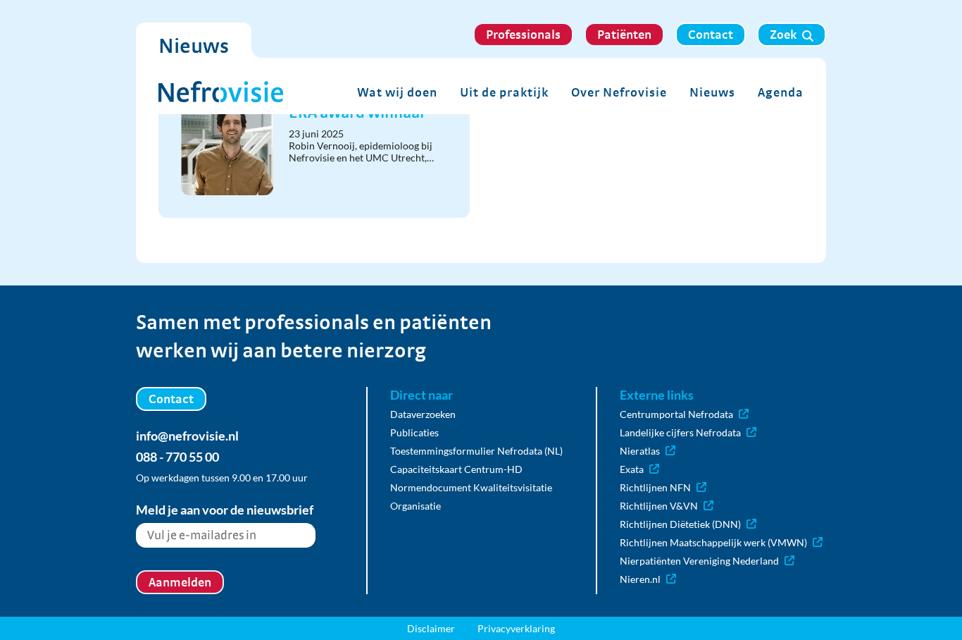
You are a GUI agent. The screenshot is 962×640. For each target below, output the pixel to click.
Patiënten (624, 34)
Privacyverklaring (516, 628)
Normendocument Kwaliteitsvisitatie (471, 487)
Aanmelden (180, 581)
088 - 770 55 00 (177, 456)
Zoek (783, 34)
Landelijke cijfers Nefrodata (680, 432)
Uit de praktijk (504, 92)
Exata (632, 469)
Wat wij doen (397, 92)
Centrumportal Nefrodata (676, 414)
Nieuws (712, 92)
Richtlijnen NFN (655, 487)
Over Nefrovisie (619, 92)
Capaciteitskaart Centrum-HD (456, 469)
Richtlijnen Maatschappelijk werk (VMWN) (713, 542)
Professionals (523, 34)
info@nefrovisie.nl (187, 435)
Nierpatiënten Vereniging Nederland (699, 561)
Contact (710, 34)
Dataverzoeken (423, 414)
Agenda (781, 92)
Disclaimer (431, 628)
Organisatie (415, 506)
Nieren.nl (640, 579)
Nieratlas (640, 451)
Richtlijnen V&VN (659, 506)
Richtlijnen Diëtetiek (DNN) (680, 524)
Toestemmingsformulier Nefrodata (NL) (476, 451)
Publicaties (414, 432)
